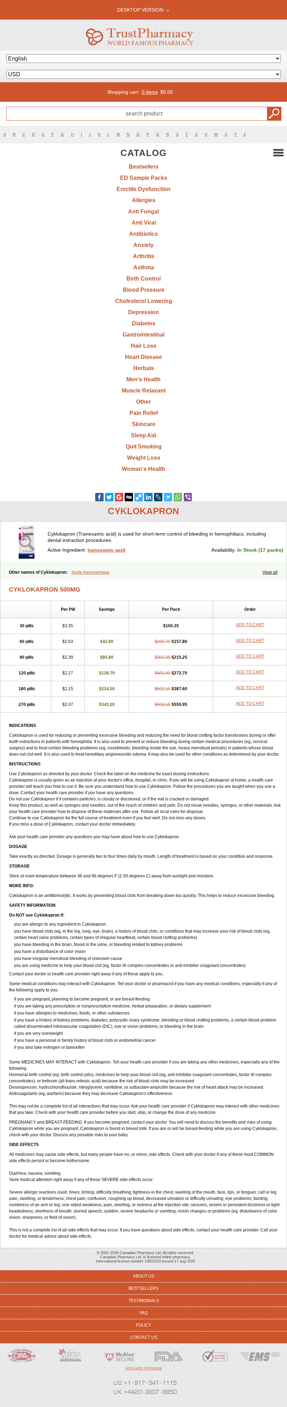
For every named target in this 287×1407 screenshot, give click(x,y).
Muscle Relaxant (144, 391)
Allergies (143, 200)
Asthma (143, 267)
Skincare (143, 424)
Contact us (143, 1337)
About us (143, 1276)
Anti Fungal (143, 211)
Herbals (143, 368)
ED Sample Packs (143, 178)
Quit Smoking (144, 447)
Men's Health (143, 379)
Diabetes (143, 323)
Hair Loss (143, 346)
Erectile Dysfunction (143, 189)
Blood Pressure (143, 290)
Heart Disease (143, 357)
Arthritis (143, 256)
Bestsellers (144, 167)
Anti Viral (144, 223)
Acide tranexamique (90, 572)
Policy (143, 1325)
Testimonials (143, 1300)
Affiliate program (143, 1368)
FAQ (144, 1312)
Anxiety (143, 245)
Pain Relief (144, 413)
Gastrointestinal (143, 335)
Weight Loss (143, 458)
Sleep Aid (143, 435)
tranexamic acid (106, 550)
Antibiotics (143, 234)
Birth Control (143, 279)
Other (143, 402)
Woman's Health (143, 469)
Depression (143, 312)
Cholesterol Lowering (143, 301)
